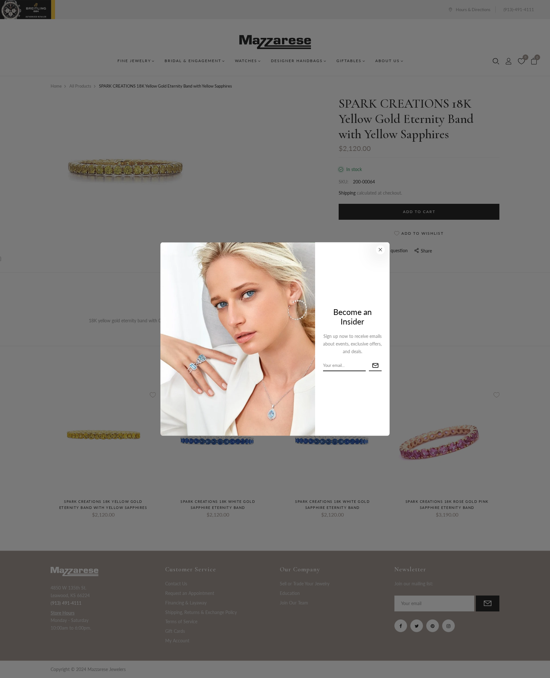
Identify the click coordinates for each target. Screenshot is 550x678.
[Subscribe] (375, 365)
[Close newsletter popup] (380, 249)
